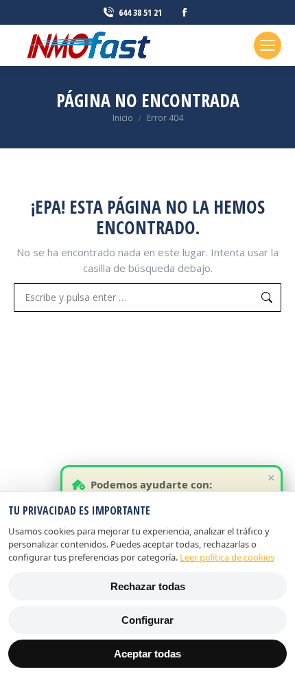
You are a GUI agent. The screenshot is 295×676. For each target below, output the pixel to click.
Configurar (147, 620)
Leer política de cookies (227, 557)
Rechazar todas (147, 586)
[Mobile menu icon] (267, 45)
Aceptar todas (147, 654)
